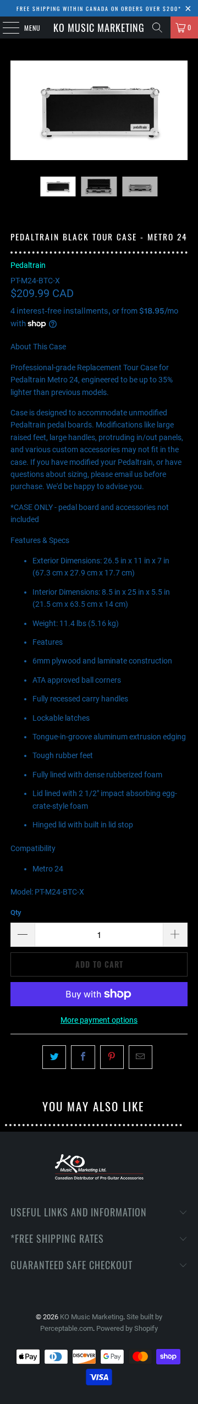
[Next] (179, 110)
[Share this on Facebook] (83, 1056)
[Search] (157, 28)
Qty (15, 912)
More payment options (99, 1020)
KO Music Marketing (99, 27)
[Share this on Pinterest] (112, 1056)
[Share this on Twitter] (54, 1056)
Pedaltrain (28, 265)
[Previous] (19, 110)
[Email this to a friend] (140, 1056)
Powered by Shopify (127, 1328)
